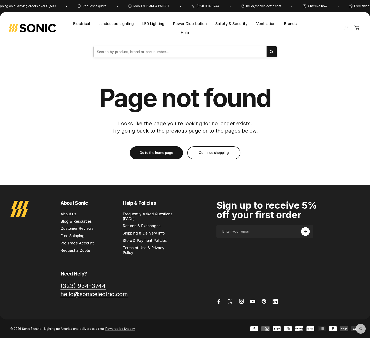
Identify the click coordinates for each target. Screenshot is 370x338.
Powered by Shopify (120, 328)
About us (68, 214)
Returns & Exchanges (141, 226)
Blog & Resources (76, 221)
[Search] (272, 51)
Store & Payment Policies (145, 240)
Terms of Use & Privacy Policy (143, 250)
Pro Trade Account (77, 243)
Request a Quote (75, 250)
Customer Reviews (77, 228)
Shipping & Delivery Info (144, 233)
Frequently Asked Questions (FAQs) (147, 216)
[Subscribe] (305, 231)
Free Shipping (72, 236)
